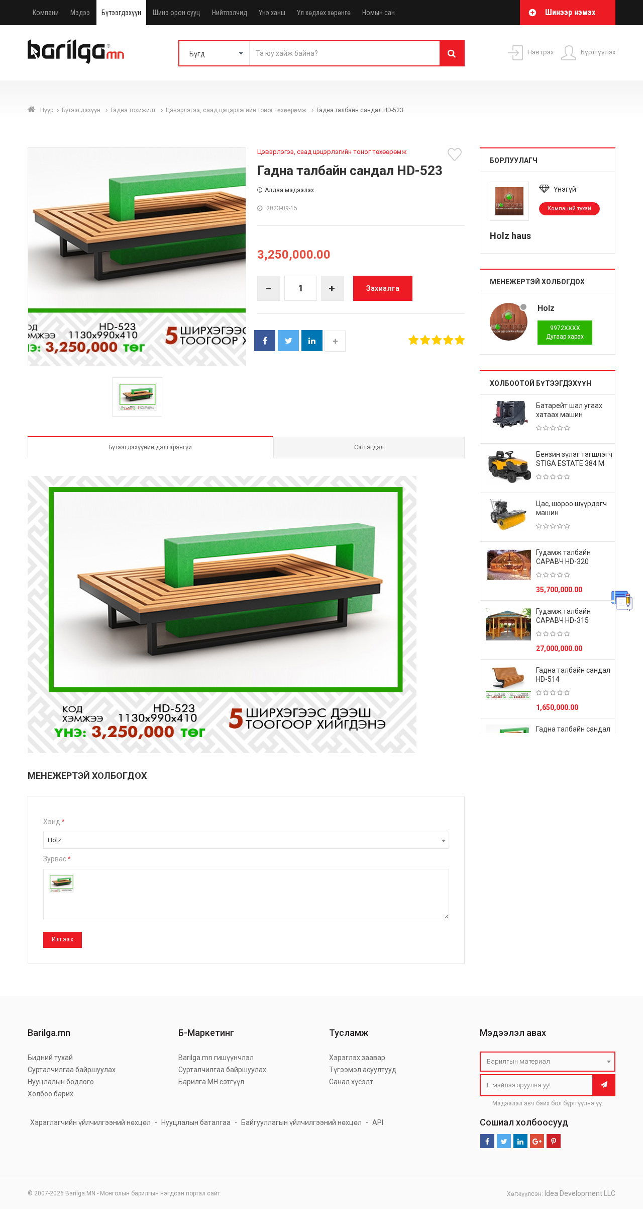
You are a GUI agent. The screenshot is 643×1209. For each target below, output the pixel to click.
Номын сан (378, 13)
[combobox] (246, 840)
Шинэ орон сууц (176, 13)
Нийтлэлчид (229, 13)
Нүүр (46, 110)
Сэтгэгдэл (369, 447)
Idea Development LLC (580, 1193)
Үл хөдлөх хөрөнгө (324, 13)
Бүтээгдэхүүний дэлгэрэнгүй (150, 447)
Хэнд (53, 822)
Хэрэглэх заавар (357, 1058)
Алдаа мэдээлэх (289, 190)
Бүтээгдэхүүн (121, 13)
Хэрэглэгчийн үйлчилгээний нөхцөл (90, 1122)
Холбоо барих (50, 1094)
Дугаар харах (565, 332)
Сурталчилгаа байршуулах (72, 1070)
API (377, 1122)
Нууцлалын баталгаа (196, 1122)
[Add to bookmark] (456, 154)
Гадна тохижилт (134, 110)
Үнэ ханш (272, 13)
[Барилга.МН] (76, 51)
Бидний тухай (50, 1058)
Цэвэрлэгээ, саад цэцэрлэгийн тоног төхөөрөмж (237, 110)
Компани (46, 13)
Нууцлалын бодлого (61, 1082)
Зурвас (56, 859)
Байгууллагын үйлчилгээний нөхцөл (301, 1122)
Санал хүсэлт (351, 1082)
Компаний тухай (569, 208)
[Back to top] (616, 1151)
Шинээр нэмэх (570, 12)
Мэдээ (80, 13)
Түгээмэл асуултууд (362, 1070)
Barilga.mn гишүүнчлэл (216, 1058)
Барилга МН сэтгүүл (211, 1082)
